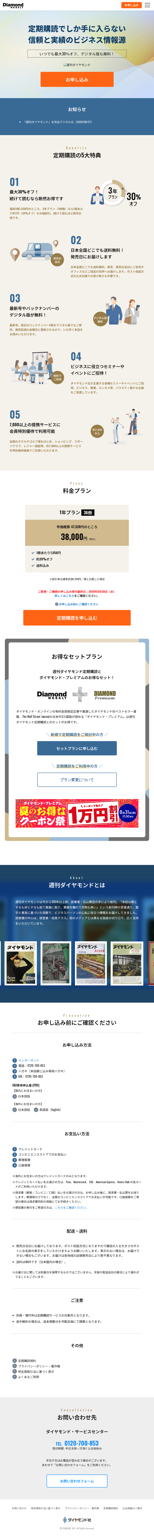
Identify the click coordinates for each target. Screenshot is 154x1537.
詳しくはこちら (64, 595)
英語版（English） (51, 1109)
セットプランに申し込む (77, 748)
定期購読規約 (27, 1360)
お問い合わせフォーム (77, 1480)
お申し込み (77, 79)
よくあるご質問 (28, 1377)
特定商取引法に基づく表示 (36, 1371)
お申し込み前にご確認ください (78, 604)
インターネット (28, 1060)
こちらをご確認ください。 (71, 1207)
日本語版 (24, 1096)
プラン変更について (77, 780)
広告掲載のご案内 (132, 1508)
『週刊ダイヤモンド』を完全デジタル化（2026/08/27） (58, 122)
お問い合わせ (19, 1508)
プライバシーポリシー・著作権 (39, 1366)
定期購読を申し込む (77, 617)
